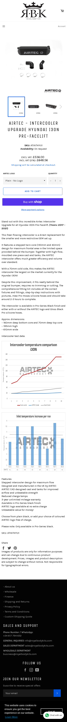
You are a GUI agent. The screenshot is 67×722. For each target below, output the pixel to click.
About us (10, 586)
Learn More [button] (11, 717)
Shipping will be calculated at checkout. (33, 165)
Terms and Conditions (17, 611)
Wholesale (11, 591)
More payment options (32, 209)
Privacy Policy (12, 606)
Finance (9, 596)
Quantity (52, 173)
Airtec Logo (9, 173)
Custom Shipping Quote (18, 616)
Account (61, 26)
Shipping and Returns (17, 601)
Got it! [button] (51, 711)
